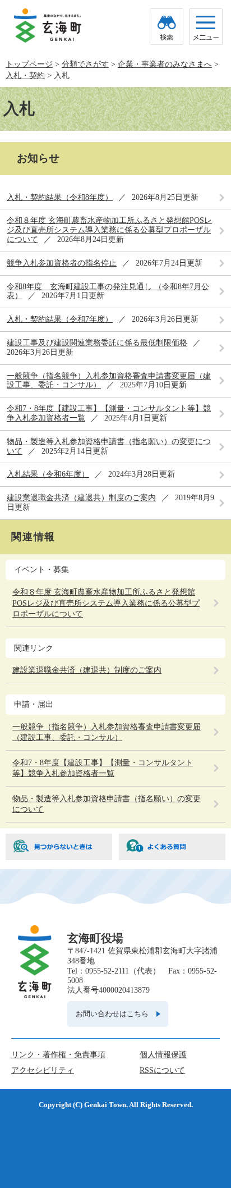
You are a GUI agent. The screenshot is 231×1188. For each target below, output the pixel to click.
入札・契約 (25, 75)
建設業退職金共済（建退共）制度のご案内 (81, 498)
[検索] (166, 26)
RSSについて (162, 1070)
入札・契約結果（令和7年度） (60, 319)
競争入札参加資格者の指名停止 (62, 263)
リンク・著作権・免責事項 (58, 1054)
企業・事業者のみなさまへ (165, 64)
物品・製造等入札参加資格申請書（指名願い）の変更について (106, 804)
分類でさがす (85, 64)
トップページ (29, 64)
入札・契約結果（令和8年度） (60, 197)
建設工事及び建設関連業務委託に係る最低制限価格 (97, 343)
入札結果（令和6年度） (48, 474)
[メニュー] (206, 26)
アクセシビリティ (42, 1070)
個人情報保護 (163, 1054)
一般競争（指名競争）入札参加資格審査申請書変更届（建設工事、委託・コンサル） (106, 732)
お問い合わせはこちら (112, 1013)
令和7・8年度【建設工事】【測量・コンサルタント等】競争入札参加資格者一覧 (102, 768)
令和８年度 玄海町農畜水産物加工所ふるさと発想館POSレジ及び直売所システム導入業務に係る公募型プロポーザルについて (109, 230)
